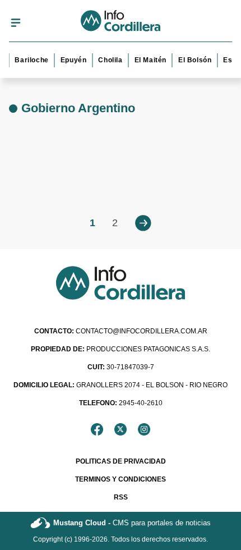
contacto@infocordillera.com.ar (120, 331)
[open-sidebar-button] (15, 22)
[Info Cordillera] (121, 22)
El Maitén (149, 60)
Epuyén (72, 60)
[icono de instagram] (144, 429)
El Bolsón (193, 60)
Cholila (109, 60)
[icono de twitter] (120, 429)
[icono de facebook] (97, 429)
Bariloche (30, 60)
